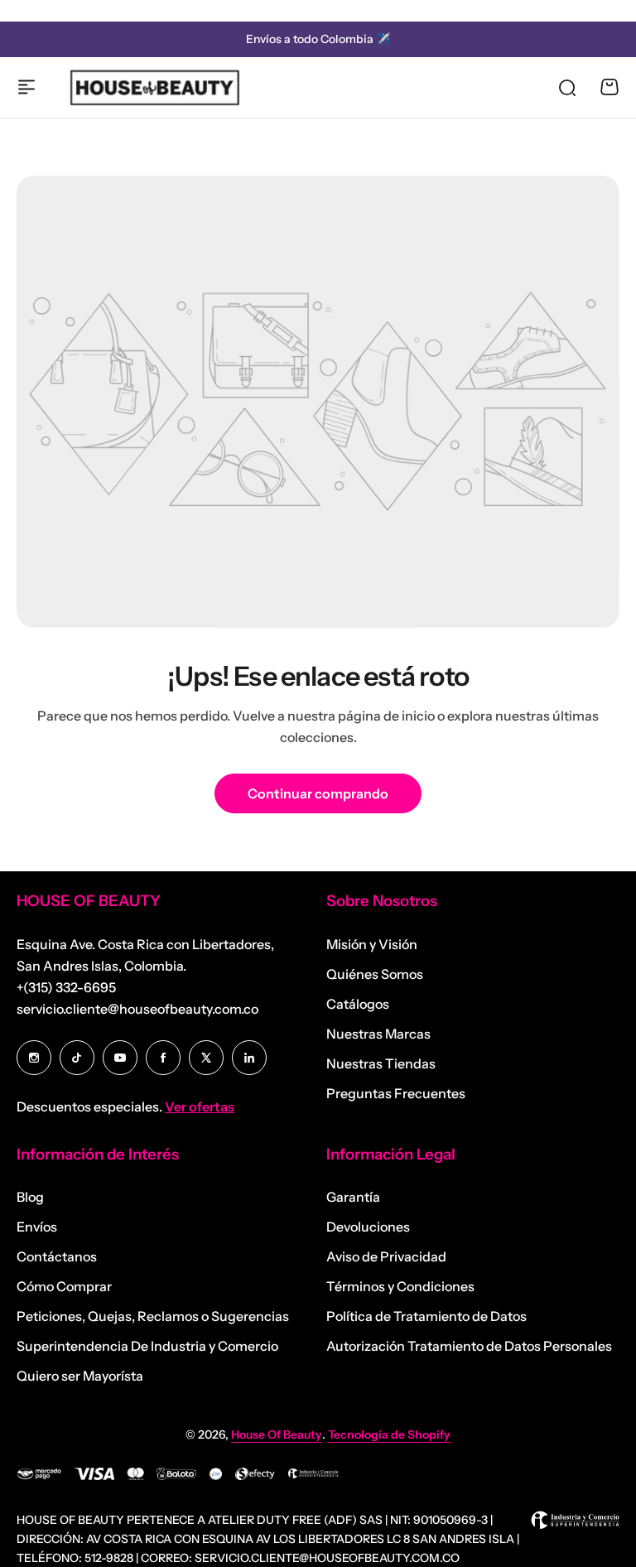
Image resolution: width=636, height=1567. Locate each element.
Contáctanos (57, 1256)
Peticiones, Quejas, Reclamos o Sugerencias (153, 1316)
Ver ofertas (199, 1106)
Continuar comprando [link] (318, 793)
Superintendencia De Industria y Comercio (147, 1346)
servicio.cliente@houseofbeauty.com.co (137, 1008)
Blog (30, 1197)
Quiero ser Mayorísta (80, 1375)
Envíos (37, 1226)
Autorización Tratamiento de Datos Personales (469, 1346)
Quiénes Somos (374, 974)
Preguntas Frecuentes (395, 1093)
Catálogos (357, 1004)
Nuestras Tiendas (381, 1063)
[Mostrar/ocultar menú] (26, 87)
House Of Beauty (276, 1434)
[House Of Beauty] (154, 87)
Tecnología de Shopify (389, 1434)
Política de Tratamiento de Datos (426, 1316)
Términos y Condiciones (400, 1286)
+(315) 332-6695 (66, 987)
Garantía (353, 1197)
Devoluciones (368, 1226)
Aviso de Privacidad (386, 1256)
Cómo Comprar (64, 1286)
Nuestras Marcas (378, 1033)
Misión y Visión (371, 944)
